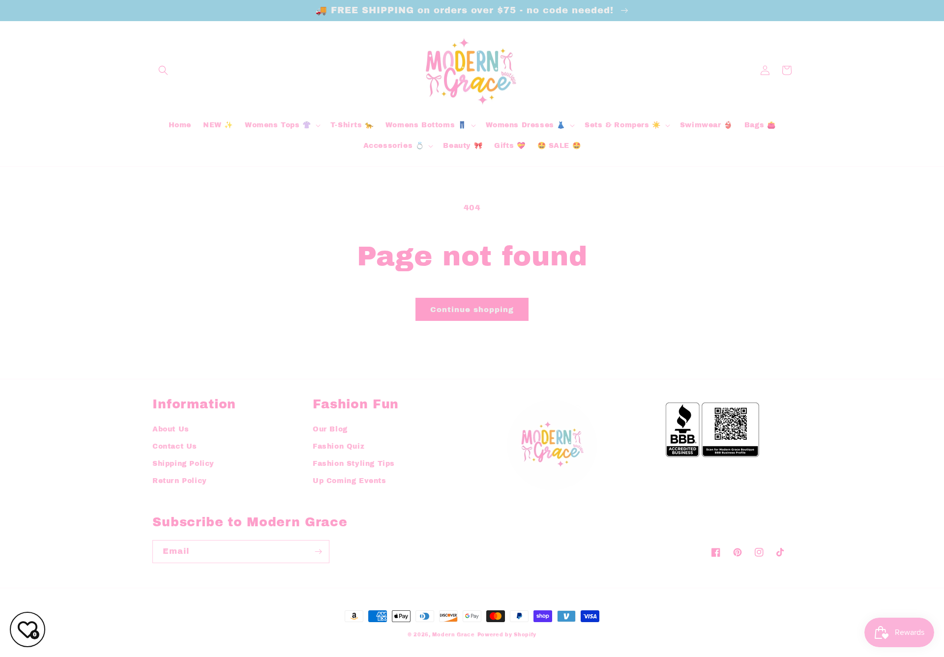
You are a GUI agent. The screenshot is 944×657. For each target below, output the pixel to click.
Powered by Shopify (507, 634)
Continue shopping (472, 310)
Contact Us (174, 446)
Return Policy (179, 481)
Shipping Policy (183, 463)
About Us (170, 429)
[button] (163, 70)
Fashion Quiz (338, 446)
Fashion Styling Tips (354, 463)
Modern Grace (453, 634)
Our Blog (330, 429)
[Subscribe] (318, 551)
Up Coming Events (349, 481)
